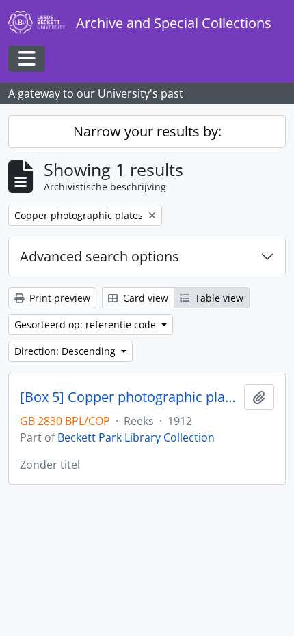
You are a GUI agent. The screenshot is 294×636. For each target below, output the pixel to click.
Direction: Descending (66, 351)
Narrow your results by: (147, 131)
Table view (217, 297)
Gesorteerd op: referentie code (86, 324)
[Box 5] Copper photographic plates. (129, 397)
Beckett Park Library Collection (136, 437)
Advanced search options (99, 256)
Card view (144, 297)
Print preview (58, 297)
